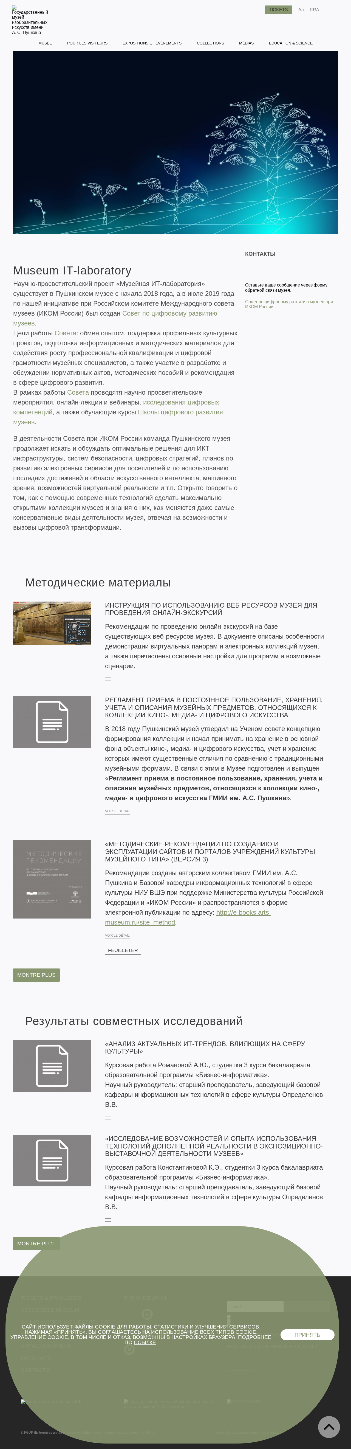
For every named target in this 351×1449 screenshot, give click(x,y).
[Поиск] (256, 9)
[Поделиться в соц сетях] (331, 9)
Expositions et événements (152, 43)
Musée (45, 43)
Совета (65, 333)
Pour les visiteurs (87, 43)
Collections (210, 43)
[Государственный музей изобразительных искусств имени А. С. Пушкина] (30, 32)
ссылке (145, 1342)
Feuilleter (123, 950)
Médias (246, 43)
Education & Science (291, 43)
